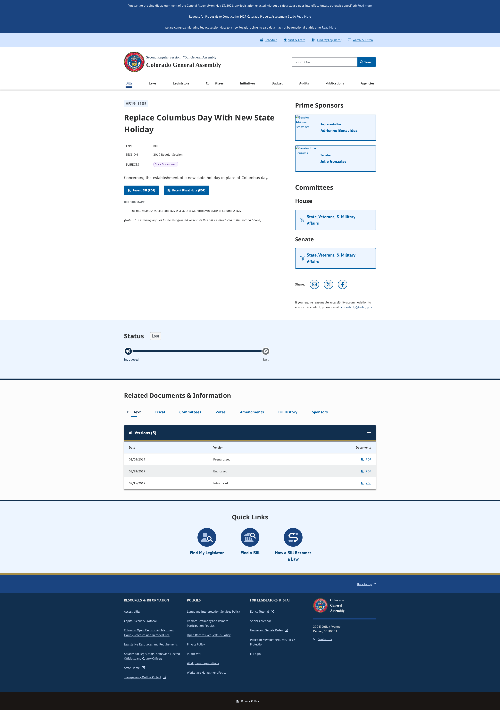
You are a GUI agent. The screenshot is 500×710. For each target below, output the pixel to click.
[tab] (134, 412)
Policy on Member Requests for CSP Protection (273, 642)
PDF (368, 459)
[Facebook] (342, 284)
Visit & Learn (296, 40)
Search (368, 62)
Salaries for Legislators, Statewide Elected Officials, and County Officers (152, 656)
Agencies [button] (367, 83)
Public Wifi (194, 654)
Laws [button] (152, 83)
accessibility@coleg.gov (356, 307)
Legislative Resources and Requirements (151, 644)
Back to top (364, 584)
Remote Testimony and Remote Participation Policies (207, 623)
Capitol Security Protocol (140, 621)
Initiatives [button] (247, 83)
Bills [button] (129, 83)
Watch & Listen (363, 40)
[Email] (314, 284)
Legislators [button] (181, 83)
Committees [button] (214, 83)
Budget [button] (277, 83)
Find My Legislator (329, 40)
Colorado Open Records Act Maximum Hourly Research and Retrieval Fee (149, 632)
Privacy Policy (195, 644)
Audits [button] (304, 83)
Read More (303, 16)
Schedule (271, 40)
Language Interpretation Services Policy (213, 611)
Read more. (364, 5)
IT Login (255, 654)
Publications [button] (335, 83)
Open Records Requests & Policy (208, 635)
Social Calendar (260, 621)
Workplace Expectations (203, 663)
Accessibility (132, 611)
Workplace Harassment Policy (206, 672)
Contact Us (325, 639)
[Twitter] (328, 284)
